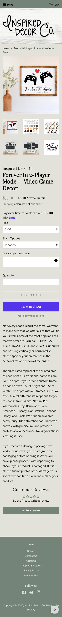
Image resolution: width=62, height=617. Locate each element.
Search (31, 551)
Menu (10, 4)
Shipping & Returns (31, 565)
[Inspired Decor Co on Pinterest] (31, 593)
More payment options (31, 315)
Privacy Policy (31, 570)
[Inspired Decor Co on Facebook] (24, 593)
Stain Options (11, 238)
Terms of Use (31, 575)
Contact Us (31, 555)
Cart (56, 4)
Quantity (8, 275)
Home (6, 48)
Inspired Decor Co (34, 605)
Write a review (31, 510)
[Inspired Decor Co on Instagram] (38, 593)
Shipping (8, 204)
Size (5, 222)
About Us (31, 560)
